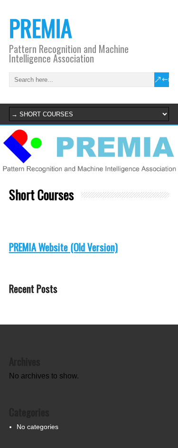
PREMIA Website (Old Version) (63, 246)
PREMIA (40, 27)
